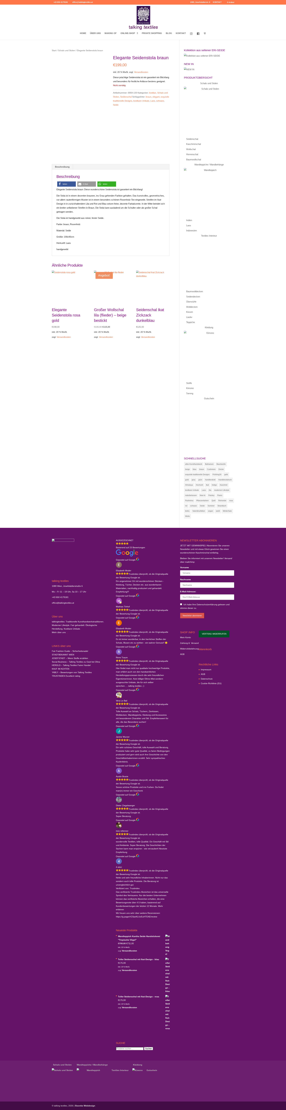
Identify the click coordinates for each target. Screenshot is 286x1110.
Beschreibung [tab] (62, 167)
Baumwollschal (193, 159)
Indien (189, 220)
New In (202, 495)
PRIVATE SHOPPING (152, 33)
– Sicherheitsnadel (70, 651)
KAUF (60, 669)
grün (200, 480)
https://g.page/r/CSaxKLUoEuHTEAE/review (136, 916)
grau (193, 480)
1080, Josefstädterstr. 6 (200, 2)
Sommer (211, 506)
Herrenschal (192, 154)
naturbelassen (191, 495)
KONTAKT (217, 2)
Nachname (185, 579)
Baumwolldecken (194, 291)
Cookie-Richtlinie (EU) (211, 683)
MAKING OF (111, 33)
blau (194, 469)
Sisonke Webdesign (85, 1105)
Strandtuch (221, 506)
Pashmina (189, 501)
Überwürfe (191, 301)
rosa (231, 501)
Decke (221, 469)
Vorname (184, 567)
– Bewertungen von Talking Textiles (72, 672)
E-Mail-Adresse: (188, 591)
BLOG (169, 33)
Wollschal (191, 149)
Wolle (187, 516)
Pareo (219, 495)
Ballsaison (209, 464)
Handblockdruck (225, 480)
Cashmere (211, 469)
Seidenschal (126, 97)
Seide (115, 105)
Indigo (214, 485)
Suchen (148, 1048)
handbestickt (210, 480)
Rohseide (222, 501)
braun (148, 97)
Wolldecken (192, 307)
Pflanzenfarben (202, 501)
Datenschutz (207, 679)
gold (187, 480)
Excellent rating (66, 676)
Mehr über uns (59, 632)
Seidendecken (193, 296)
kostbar (152, 93)
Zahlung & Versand (189, 643)
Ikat (207, 485)
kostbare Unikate (141, 101)
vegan (210, 511)
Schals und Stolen (66, 50)
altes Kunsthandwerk (193, 464)
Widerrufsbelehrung (189, 649)
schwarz (160, 101)
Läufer (189, 317)
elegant (156, 97)
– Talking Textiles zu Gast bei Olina (76, 662)
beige (187, 469)
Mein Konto (185, 637)
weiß (218, 511)
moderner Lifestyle (221, 490)
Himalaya (189, 485)
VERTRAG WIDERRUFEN (214, 634)
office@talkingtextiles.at (63, 603)
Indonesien (191, 230)
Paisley (211, 495)
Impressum (206, 669)
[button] (66, 184)
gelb (226, 475)
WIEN (63, 654)
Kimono (190, 388)
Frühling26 (217, 475)
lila (210, 490)
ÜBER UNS (95, 33)
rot (186, 506)
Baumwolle (221, 464)
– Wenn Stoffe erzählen (70, 658)
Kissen (189, 312)
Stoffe (189, 383)
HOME (83, 33)
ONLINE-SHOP (128, 33)
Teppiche (190, 322)
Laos (152, 101)
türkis (187, 511)
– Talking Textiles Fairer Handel (71, 665)
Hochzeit (199, 485)
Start (54, 50)
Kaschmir (223, 485)
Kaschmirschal (193, 144)
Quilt (213, 501)
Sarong (189, 393)
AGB (182, 654)
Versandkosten (141, 72)
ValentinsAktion (198, 511)
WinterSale (227, 511)
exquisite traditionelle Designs (197, 475)
